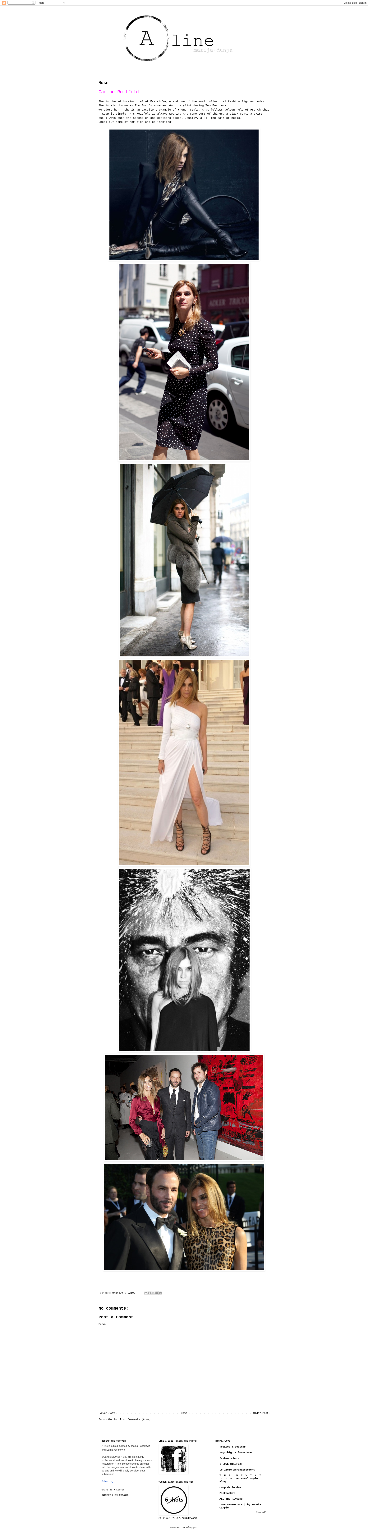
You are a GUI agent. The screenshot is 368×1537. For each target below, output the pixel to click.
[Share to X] (153, 1293)
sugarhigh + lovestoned (236, 1452)
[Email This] (146, 1293)
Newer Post (107, 1413)
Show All (261, 1512)
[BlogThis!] (149, 1293)
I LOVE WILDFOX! (230, 1464)
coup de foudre (230, 1487)
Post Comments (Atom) (135, 1419)
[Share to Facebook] (157, 1293)
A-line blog (107, 1481)
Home (184, 1413)
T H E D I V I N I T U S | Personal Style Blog (240, 1478)
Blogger (191, 1527)
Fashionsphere (229, 1458)
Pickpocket (227, 1493)
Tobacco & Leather (232, 1446)
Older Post (261, 1413)
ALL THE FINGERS (230, 1498)
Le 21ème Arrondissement (237, 1469)
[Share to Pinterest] (160, 1293)
